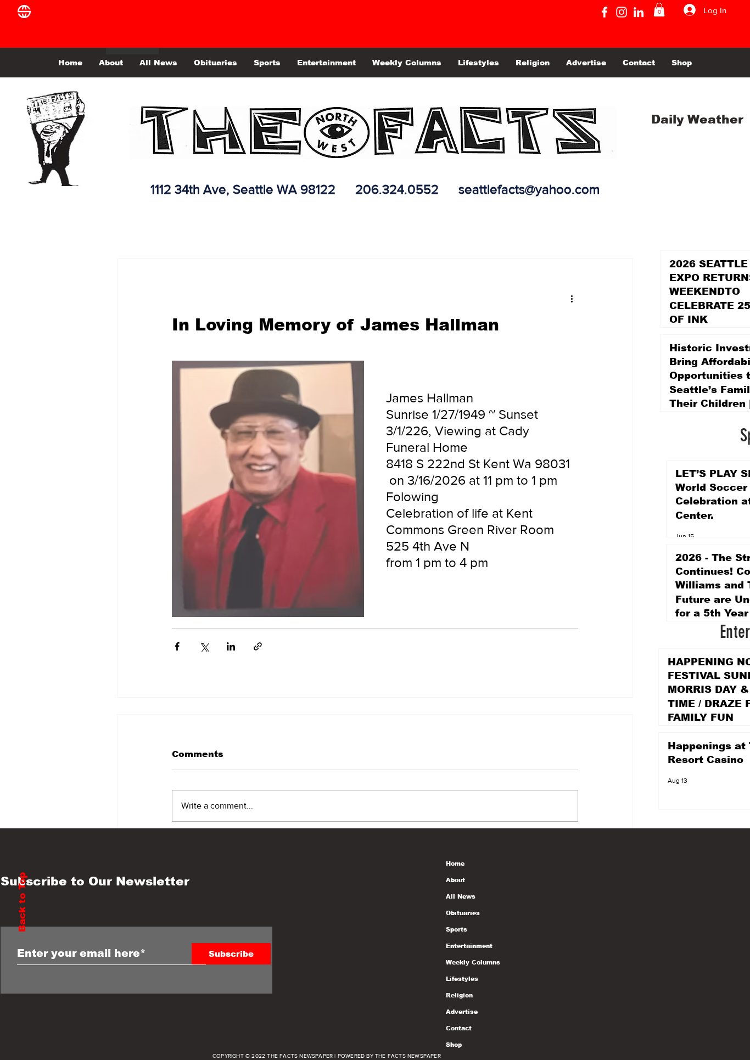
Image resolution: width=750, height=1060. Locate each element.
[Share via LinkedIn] (231, 646)
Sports (456, 929)
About (455, 880)
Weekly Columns (473, 962)
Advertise (462, 1011)
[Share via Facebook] (177, 646)
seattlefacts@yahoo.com (529, 189)
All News (460, 896)
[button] (659, 9)
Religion (459, 995)
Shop (454, 1044)
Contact (459, 1028)
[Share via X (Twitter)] (204, 646)
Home (455, 863)
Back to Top (22, 902)
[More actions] (571, 298)
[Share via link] (258, 646)
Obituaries (463, 913)
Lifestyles (462, 978)
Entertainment (469, 946)
